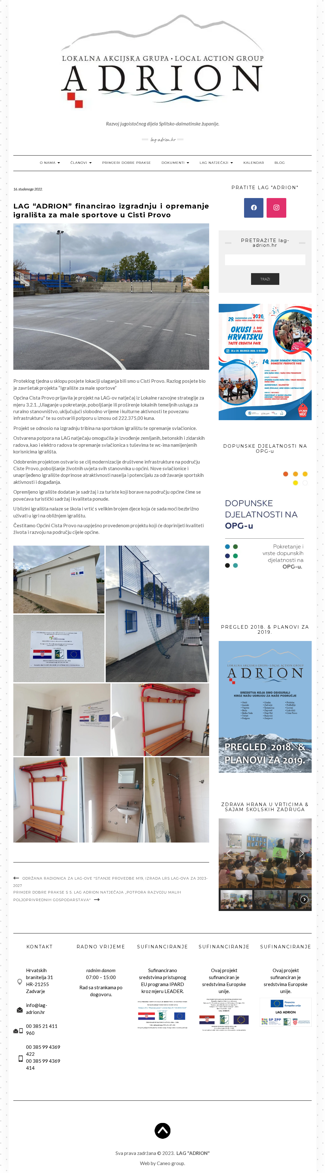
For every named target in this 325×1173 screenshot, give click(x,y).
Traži (265, 279)
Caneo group (170, 1163)
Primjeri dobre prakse (126, 163)
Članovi (79, 163)
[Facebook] (253, 207)
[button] (228, 853)
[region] (265, 864)
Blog (280, 163)
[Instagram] (276, 207)
